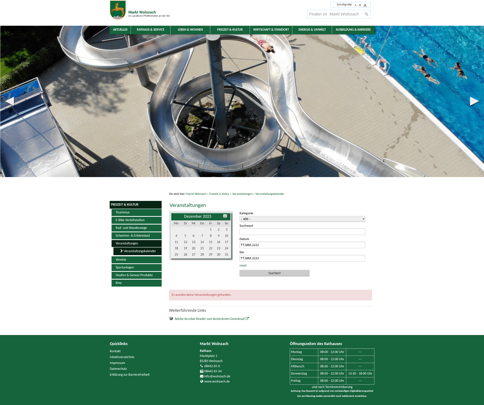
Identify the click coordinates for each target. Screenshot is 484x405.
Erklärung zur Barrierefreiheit (130, 375)
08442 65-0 (212, 366)
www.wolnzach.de (217, 381)
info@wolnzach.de (217, 376)
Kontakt (115, 351)
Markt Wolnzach (214, 344)
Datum (244, 239)
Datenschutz (118, 369)
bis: (242, 252)
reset (243, 265)
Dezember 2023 (197, 217)
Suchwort (246, 226)
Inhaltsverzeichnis (122, 357)
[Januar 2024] (225, 217)
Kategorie (246, 213)
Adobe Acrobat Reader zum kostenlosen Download (209, 319)
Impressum (117, 363)
